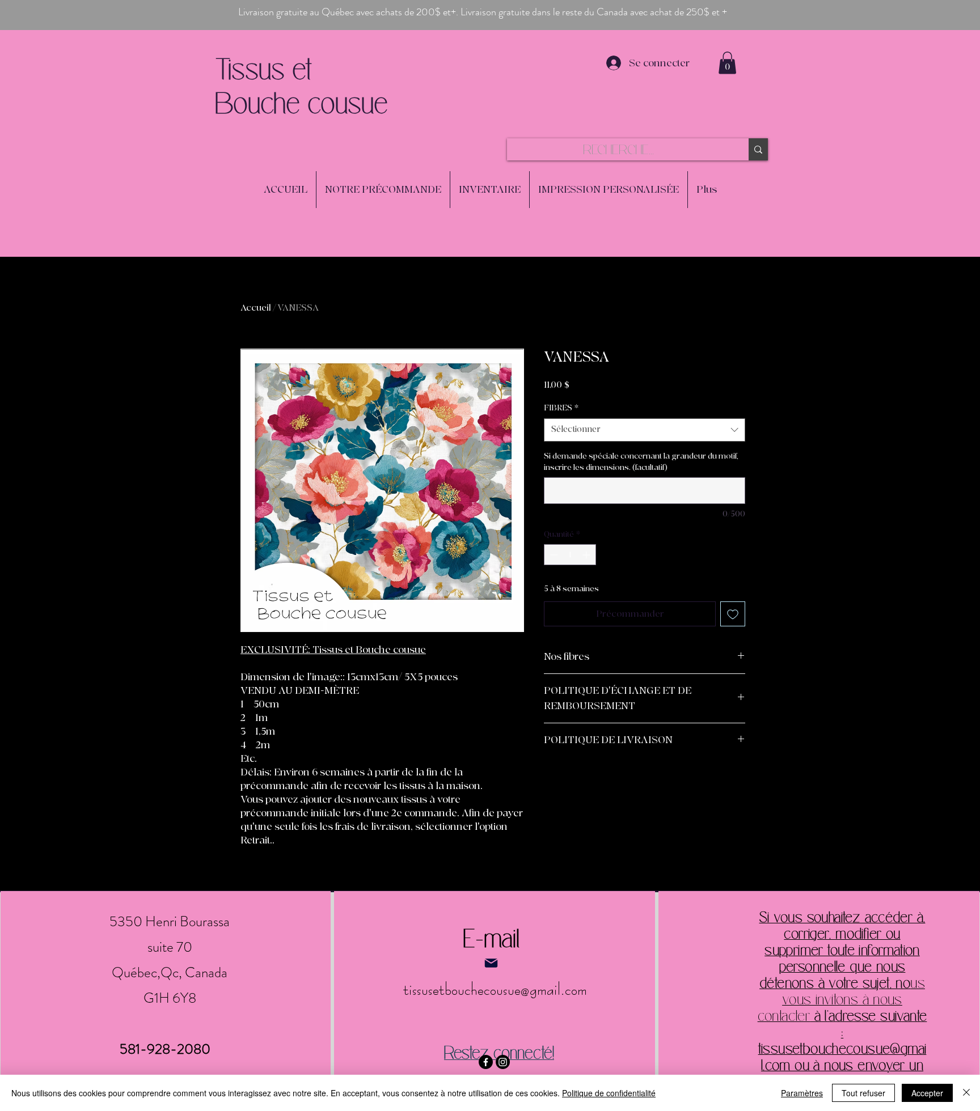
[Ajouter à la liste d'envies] (732, 613)
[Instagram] (503, 1062)
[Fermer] (966, 1093)
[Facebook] (486, 1062)
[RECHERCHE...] (758, 149)
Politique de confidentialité (609, 1093)
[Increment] (587, 555)
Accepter (927, 1093)
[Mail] (491, 963)
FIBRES (561, 408)
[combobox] (644, 430)
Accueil (255, 307)
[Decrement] (553, 555)
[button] (727, 63)
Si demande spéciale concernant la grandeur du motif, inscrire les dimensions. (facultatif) (641, 461)
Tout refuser (863, 1093)
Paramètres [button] (802, 1093)
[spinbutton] (570, 555)
